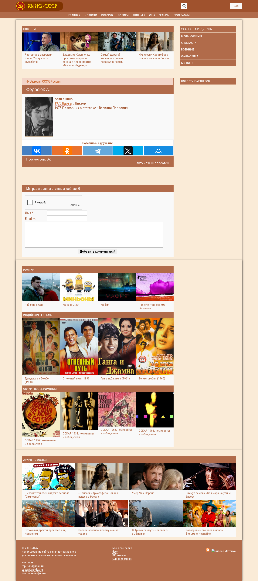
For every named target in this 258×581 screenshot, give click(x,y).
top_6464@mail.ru (33, 566)
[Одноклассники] (67, 150)
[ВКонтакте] (37, 150)
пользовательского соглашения (56, 555)
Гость (236, 6)
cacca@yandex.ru (32, 569)
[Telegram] (97, 150)
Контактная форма (34, 573)
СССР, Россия (51, 81)
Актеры (35, 81)
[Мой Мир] (158, 150)
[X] (128, 150)
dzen (115, 551)
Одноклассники (122, 559)
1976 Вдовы (63, 103)
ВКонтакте (119, 555)
